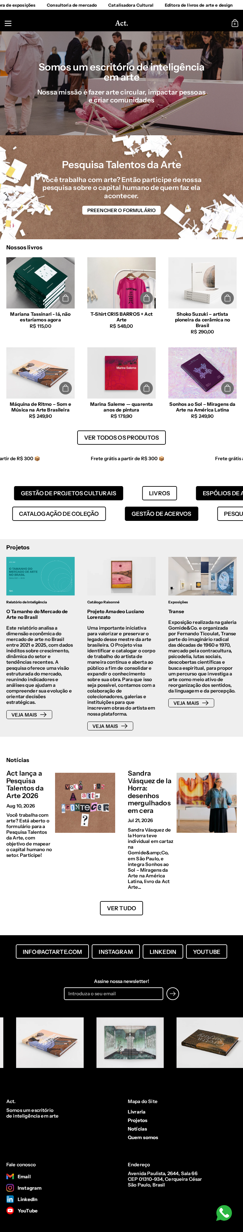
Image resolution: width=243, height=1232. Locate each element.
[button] (235, 23)
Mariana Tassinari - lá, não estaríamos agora (40, 296)
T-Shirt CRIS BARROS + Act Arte (121, 296)
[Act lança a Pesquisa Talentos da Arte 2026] (85, 803)
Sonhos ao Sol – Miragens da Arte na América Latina (202, 383)
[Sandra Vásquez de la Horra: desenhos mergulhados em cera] (207, 803)
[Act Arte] (121, 23)
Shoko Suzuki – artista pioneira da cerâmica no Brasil (202, 296)
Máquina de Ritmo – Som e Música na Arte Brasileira (40, 383)
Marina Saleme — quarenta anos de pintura (121, 383)
